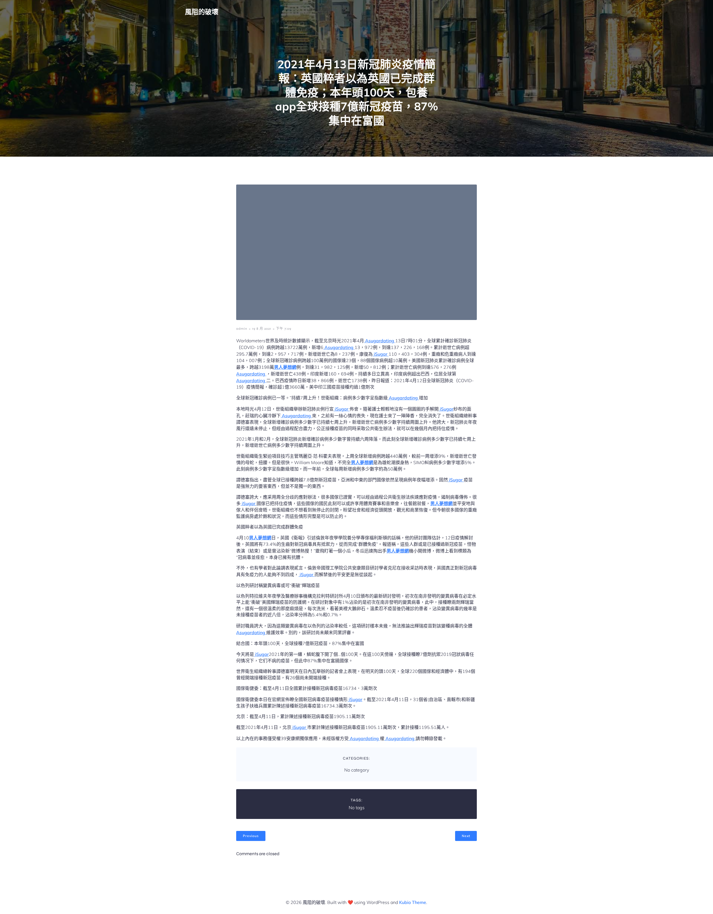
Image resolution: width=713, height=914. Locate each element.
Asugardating (379, 340)
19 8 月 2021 (261, 329)
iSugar (381, 354)
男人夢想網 (285, 367)
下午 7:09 (283, 329)
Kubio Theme (412, 902)
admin (241, 329)
